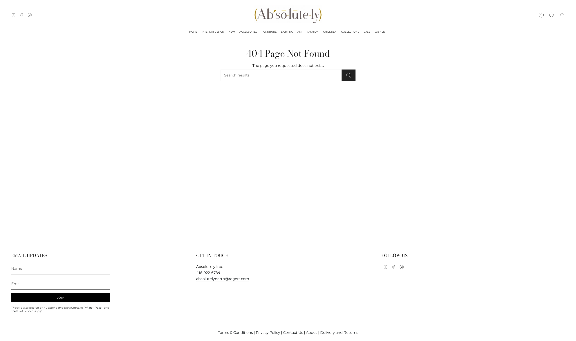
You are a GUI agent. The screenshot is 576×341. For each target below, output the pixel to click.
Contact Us (293, 332)
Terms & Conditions (235, 332)
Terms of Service (22, 311)
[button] (213, 32)
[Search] (349, 75)
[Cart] (562, 15)
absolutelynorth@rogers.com (222, 279)
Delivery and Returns (339, 332)
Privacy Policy (93, 307)
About (311, 332)
